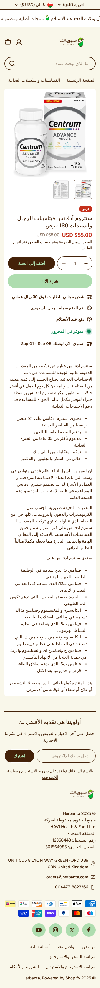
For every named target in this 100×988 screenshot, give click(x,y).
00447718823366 (71, 887)
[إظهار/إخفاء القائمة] (92, 42)
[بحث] (12, 63)
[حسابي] (19, 42)
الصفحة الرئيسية (81, 80)
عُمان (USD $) (32, 4)
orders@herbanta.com (67, 876)
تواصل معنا (66, 946)
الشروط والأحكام (24, 966)
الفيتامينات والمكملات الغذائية (34, 80)
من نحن (89, 946)
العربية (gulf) (74, 5)
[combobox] (50, 63)
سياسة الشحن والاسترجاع (73, 956)
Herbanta (31, 977)
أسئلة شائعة (39, 946)
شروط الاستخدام (35, 771)
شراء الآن (50, 281)
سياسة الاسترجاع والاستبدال (71, 966)
